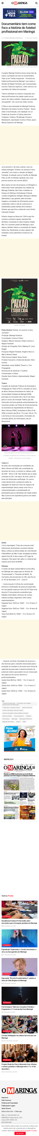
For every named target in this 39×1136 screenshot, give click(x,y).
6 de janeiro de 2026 (9, 1012)
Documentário (19, 716)
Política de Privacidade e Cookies (26, 1131)
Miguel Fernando (8, 721)
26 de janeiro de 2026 (9, 926)
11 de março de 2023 (31, 38)
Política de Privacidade (10, 1103)
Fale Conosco (6, 1100)
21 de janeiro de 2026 (9, 954)
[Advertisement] (19, 145)
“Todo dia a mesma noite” (11, 707)
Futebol (28, 716)
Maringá (14, 719)
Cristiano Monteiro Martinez (13, 38)
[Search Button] (36, 3)
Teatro (18, 721)
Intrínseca (6, 719)
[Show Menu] (3, 3)
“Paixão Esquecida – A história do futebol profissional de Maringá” (17, 704)
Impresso (5, 1097)
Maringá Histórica (26, 719)
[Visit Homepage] (19, 3)
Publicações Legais (8, 1106)
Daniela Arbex (7, 716)
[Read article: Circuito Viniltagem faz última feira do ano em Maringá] (19, 1024)
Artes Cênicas (27, 707)
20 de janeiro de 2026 (9, 983)
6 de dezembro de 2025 (10, 1072)
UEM (24, 721)
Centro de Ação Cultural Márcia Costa (15, 713)
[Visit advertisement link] (19, 13)
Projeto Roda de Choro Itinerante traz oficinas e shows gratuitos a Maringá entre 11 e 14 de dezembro (19, 1066)
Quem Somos (6, 1108)
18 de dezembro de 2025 (10, 1041)
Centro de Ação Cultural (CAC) (13, 710)
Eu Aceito (20, 1133)
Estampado (7, 916)
